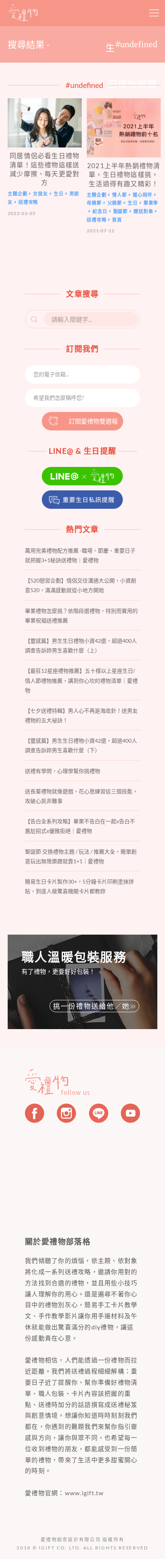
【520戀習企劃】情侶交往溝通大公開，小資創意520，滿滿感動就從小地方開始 (80, 585)
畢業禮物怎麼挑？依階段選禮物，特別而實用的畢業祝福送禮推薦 (81, 615)
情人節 (119, 195)
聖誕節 (120, 211)
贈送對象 (143, 211)
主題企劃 (17, 194)
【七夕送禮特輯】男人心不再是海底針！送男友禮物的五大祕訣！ (81, 715)
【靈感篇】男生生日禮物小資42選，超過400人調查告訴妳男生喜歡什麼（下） (81, 745)
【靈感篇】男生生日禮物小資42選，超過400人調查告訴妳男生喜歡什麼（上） (81, 645)
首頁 (117, 220)
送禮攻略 (28, 202)
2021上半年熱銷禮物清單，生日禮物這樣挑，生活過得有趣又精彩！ (123, 175)
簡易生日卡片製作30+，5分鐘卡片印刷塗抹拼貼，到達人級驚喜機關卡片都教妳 (79, 886)
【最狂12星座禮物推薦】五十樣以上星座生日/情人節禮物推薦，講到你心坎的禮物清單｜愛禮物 (81, 680)
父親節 (114, 203)
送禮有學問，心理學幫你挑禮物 (62, 771)
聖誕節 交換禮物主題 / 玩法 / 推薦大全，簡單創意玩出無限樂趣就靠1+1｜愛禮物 (81, 856)
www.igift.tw (84, 1492)
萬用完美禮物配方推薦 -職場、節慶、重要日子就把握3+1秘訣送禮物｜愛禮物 (80, 555)
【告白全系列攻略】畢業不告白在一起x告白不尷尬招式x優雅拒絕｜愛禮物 (80, 826)
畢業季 (151, 203)
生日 (59, 194)
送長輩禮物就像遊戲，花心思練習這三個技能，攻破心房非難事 (81, 796)
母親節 (94, 203)
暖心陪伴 (142, 195)
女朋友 (40, 194)
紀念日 (99, 211)
